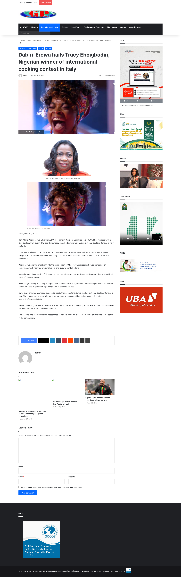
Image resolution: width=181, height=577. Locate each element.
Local (41, 48)
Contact (77, 571)
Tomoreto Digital (118, 571)
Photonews (112, 27)
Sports (123, 27)
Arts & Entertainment (49, 27)
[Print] (87, 340)
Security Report (135, 27)
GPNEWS (24, 27)
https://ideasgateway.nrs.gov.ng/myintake (136, 105)
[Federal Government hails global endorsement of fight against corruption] (33, 394)
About (70, 571)
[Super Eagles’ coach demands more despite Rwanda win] (100, 387)
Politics (65, 27)
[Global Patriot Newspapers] (37, 14)
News (33, 27)
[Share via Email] (82, 340)
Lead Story (76, 27)
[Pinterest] (64, 340)
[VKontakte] (76, 340)
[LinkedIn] (52, 340)
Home (22, 40)
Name (21, 466)
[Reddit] (70, 340)
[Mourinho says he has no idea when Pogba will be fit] (66, 389)
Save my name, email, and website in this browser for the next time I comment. (51, 487)
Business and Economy (94, 27)
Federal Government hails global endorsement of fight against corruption (32, 413)
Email (21, 477)
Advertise (85, 571)
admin (25, 76)
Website (71, 477)
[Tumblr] (58, 340)
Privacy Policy (96, 571)
